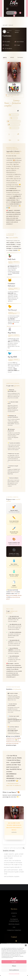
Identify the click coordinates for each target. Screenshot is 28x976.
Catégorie (17, 30)
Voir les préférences (14, 970)
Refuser (14, 966)
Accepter (14, 961)
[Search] (15, 13)
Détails (12, 57)
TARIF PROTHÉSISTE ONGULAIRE (11, 876)
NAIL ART (17, 32)
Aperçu (5, 57)
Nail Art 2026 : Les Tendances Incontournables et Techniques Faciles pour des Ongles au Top (13, 862)
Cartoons (14, 832)
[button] (26, 945)
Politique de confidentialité (14, 973)
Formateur (9, 30)
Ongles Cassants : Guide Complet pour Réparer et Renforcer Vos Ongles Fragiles (13, 856)
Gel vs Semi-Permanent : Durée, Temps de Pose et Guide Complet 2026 (14, 872)
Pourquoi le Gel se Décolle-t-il (12, 867)
